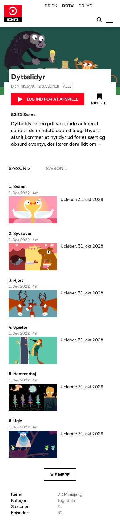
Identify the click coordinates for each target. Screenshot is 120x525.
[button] (111, 20)
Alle (67, 86)
